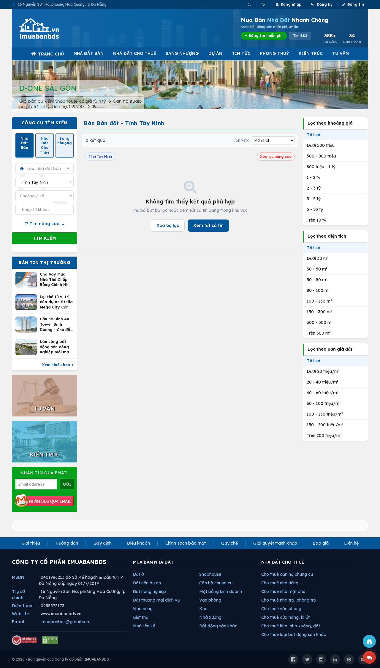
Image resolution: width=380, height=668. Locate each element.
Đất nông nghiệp (149, 591)
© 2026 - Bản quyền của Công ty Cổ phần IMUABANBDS (60, 659)
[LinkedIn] (335, 659)
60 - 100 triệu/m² (324, 403)
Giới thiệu (30, 543)
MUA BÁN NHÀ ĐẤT (153, 562)
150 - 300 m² (319, 311)
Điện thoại (23, 605)
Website (20, 613)
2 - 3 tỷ (314, 188)
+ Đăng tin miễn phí (264, 35)
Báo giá (321, 543)
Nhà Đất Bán (89, 53)
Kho (203, 608)
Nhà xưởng (210, 617)
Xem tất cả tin (208, 225)
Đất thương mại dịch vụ (156, 600)
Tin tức (241, 53)
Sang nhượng (182, 53)
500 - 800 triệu (321, 156)
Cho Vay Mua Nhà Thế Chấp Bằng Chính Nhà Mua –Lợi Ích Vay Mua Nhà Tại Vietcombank (56, 279)
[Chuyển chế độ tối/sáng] (250, 4)
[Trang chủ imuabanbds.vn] (47, 28)
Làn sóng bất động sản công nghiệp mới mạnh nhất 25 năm (57, 347)
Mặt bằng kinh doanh (220, 591)
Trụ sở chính (18, 594)
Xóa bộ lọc (167, 225)
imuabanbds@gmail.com (66, 621)
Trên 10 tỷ (316, 220)
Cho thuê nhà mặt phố (283, 591)
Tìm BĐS (300, 36)
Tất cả (313, 134)
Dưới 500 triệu (321, 145)
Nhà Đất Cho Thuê (134, 53)
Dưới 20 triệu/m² (323, 371)
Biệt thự (140, 617)
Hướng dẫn (67, 543)
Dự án (215, 53)
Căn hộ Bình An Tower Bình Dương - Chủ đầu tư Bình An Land (56, 324)
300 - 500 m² (320, 322)
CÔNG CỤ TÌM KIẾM (45, 122)
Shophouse (210, 574)
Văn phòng (210, 600)
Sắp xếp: (241, 140)
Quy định (103, 543)
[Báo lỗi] (369, 641)
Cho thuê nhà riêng (279, 583)
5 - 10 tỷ (315, 209)
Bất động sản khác (218, 626)
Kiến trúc (311, 53)
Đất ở (138, 574)
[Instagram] (321, 659)
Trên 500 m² (319, 333)
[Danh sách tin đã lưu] (263, 4)
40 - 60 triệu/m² (322, 392)
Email (18, 621)
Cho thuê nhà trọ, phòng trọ (288, 600)
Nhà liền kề (144, 626)
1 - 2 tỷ (313, 177)
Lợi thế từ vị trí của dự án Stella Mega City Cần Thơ (56, 302)
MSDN (18, 577)
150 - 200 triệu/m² (325, 424)
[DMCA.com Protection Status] (50, 640)
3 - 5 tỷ (314, 198)
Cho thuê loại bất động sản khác (293, 634)
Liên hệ (351, 543)
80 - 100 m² (318, 290)
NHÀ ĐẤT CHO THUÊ (282, 562)
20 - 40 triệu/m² (322, 382)
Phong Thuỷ (274, 53)
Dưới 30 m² (318, 258)
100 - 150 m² (319, 301)
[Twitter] (307, 659)
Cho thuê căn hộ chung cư (287, 574)
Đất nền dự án (147, 583)
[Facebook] (293, 659)
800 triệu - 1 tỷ (321, 166)
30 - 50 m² (317, 269)
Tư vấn (340, 53)
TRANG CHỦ (51, 54)
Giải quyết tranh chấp (275, 543)
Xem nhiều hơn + (58, 364)
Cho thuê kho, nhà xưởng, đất (290, 626)
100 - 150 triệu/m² (325, 414)
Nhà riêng (143, 608)
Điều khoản (138, 543)
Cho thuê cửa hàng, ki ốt (285, 617)
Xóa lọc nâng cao (276, 156)
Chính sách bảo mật (185, 543)
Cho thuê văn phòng (281, 608)
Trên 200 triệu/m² (324, 435)
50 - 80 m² (317, 279)
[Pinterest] (349, 659)
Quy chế (229, 543)
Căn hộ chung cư (215, 583)
